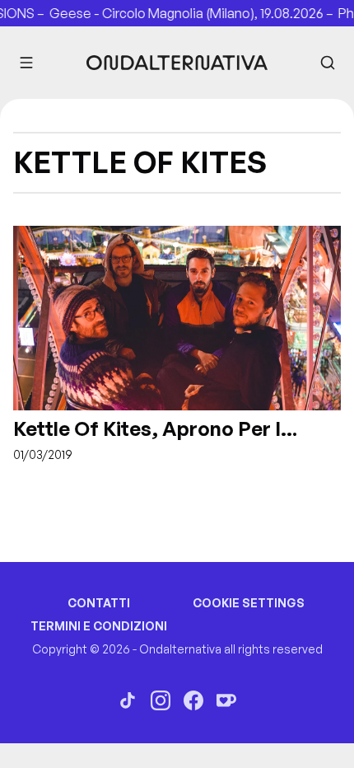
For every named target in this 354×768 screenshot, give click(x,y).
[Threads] (127, 700)
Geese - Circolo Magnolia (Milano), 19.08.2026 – (187, 13)
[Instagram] (160, 700)
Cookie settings (249, 603)
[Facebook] (193, 700)
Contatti (99, 603)
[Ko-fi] (226, 700)
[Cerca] (327, 62)
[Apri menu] (26, 62)
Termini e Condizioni (98, 626)
